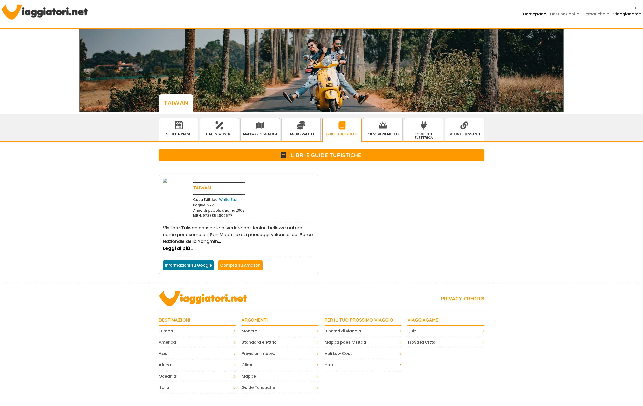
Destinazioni (174, 320)
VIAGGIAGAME (422, 320)
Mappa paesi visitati (345, 342)
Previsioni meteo (258, 353)
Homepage (534, 14)
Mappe (249, 376)
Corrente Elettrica (423, 136)
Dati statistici (219, 134)
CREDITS (474, 298)
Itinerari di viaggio (343, 331)
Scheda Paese (178, 134)
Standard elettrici (260, 342)
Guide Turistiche (342, 134)
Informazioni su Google (188, 265)
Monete (249, 331)
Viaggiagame (627, 14)
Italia (164, 387)
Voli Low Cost (338, 353)
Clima (248, 365)
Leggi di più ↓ (178, 248)
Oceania (167, 376)
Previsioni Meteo (383, 134)
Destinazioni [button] (563, 14)
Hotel (330, 365)
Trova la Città (421, 342)
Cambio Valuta (301, 134)
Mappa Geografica (260, 134)
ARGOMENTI (255, 320)
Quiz (411, 331)
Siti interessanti (464, 134)
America (167, 342)
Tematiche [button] (594, 14)
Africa (165, 365)
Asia (163, 353)
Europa (166, 331)
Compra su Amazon (240, 265)
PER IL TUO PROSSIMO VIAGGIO (359, 320)
